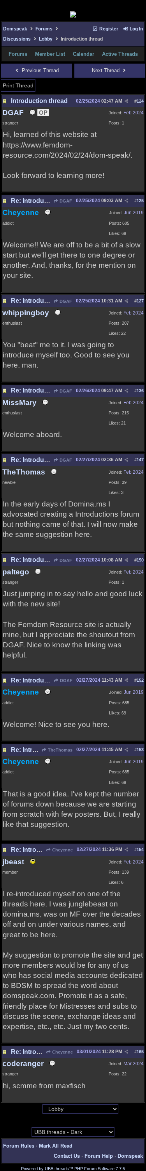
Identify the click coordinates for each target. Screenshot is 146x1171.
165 (140, 1051)
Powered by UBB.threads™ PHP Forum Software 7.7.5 (73, 1168)
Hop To (34, 1109)
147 (140, 459)
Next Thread (106, 70)
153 (140, 749)
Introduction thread (39, 101)
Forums (44, 29)
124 (140, 101)
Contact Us (67, 1156)
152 (140, 680)
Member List (50, 54)
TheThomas (59, 750)
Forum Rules (18, 1146)
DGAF (65, 201)
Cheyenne (62, 850)
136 (140, 390)
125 (140, 200)
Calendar (83, 54)
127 (140, 301)
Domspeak (15, 29)
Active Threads (120, 54)
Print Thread (18, 85)
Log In (135, 29)
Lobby (46, 39)
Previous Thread (39, 70)
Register (108, 29)
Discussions (17, 39)
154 (140, 849)
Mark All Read (55, 1146)
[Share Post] (126, 101)
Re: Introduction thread (45, 200)
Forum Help (98, 1156)
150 (140, 560)
